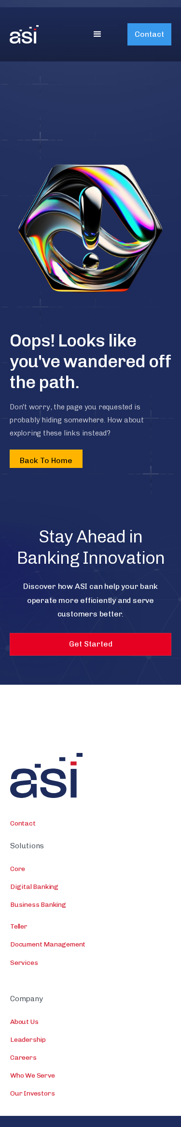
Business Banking (38, 905)
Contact (149, 34)
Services (24, 963)
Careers (23, 1057)
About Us (24, 1022)
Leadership (28, 1040)
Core (17, 869)
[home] (39, 34)
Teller (19, 926)
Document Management (47, 944)
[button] (97, 34)
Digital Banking (34, 887)
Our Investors (32, 1093)
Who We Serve (32, 1075)
